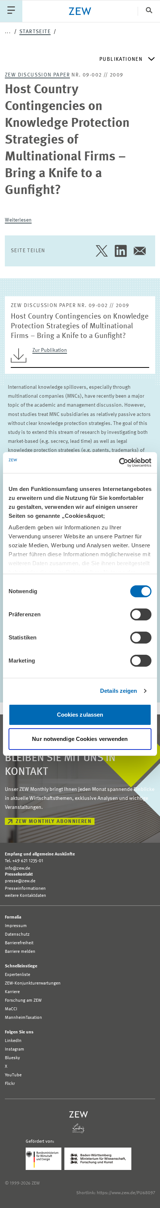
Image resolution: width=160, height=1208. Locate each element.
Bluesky (12, 1058)
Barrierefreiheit (19, 943)
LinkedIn (13, 1041)
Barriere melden (20, 951)
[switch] (140, 614)
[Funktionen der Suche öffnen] (149, 11)
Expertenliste (17, 975)
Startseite (35, 31)
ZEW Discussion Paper (37, 75)
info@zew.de (17, 868)
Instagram (14, 1049)
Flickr (10, 1084)
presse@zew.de (20, 881)
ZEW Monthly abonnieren (54, 821)
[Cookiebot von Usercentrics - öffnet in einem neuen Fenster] (118, 462)
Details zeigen (118, 691)
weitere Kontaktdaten (25, 896)
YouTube (13, 1075)
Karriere (12, 992)
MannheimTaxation (23, 1017)
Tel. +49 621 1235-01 (24, 861)
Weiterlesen (18, 220)
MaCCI (11, 1009)
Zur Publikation (49, 350)
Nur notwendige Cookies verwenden (80, 739)
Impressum (16, 926)
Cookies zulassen (80, 714)
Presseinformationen (25, 888)
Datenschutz (17, 934)
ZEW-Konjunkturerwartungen (33, 983)
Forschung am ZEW (23, 1000)
